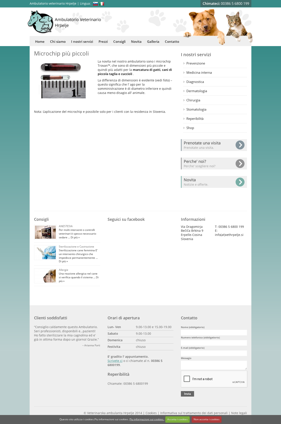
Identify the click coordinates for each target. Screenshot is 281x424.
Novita (136, 41)
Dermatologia (196, 91)
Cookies (151, 413)
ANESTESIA (66, 226)
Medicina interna (199, 72)
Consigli (119, 41)
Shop (190, 128)
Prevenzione (195, 63)
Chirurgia (193, 100)
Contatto (172, 41)
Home (40, 41)
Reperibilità (195, 118)
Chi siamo (58, 41)
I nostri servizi (82, 41)
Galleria (153, 41)
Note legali (239, 413)
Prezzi (103, 41)
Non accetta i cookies (207, 419)
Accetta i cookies (177, 419)
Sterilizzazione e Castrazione (76, 246)
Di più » (75, 237)
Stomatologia (196, 109)
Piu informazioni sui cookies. (147, 419)
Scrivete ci (115, 361)
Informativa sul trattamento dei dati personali (194, 413)
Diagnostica (195, 81)
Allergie (63, 270)
